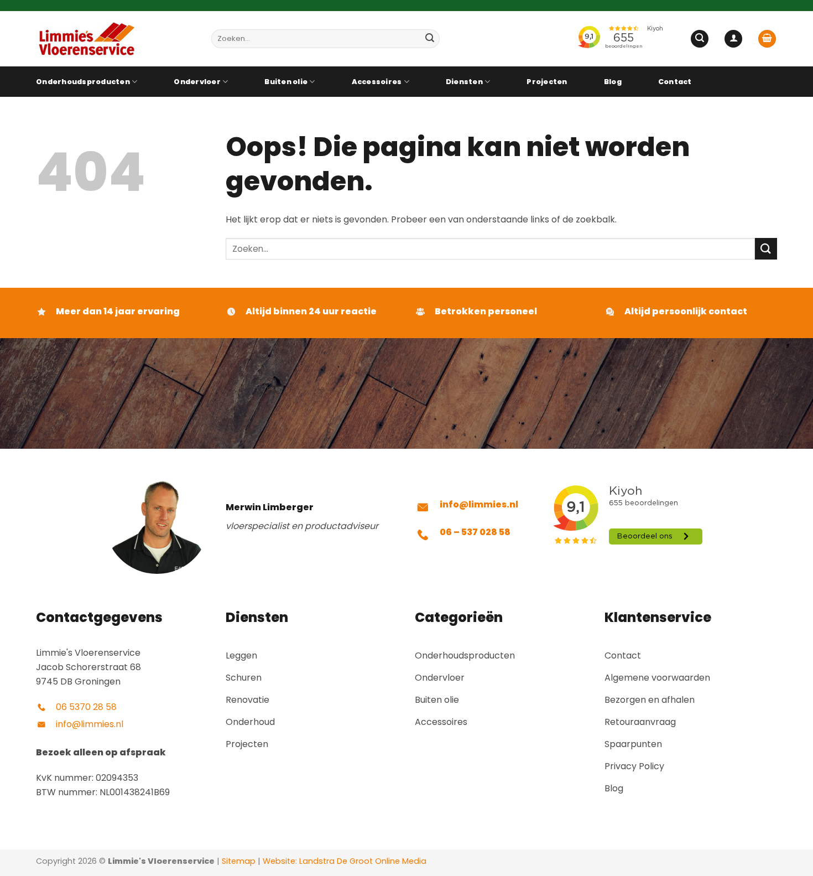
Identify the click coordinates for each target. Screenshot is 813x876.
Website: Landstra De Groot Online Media (343, 861)
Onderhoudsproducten (83, 81)
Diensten (464, 81)
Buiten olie (286, 81)
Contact (675, 81)
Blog (613, 81)
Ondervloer (197, 81)
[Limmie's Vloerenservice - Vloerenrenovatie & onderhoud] (115, 38)
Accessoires (377, 81)
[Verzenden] (429, 38)
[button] (699, 39)
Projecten (547, 81)
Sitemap (239, 861)
